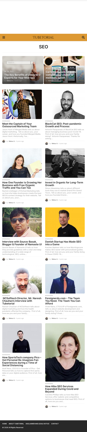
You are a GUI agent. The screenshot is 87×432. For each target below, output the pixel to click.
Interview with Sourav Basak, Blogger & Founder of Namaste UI (22, 243)
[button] (3, 37)
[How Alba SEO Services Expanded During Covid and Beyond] (65, 352)
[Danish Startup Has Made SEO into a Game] (65, 222)
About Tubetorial (16, 424)
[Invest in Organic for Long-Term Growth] (65, 163)
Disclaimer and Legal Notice (37, 424)
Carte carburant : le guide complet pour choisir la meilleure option (61, 74)
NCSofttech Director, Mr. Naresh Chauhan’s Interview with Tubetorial (21, 301)
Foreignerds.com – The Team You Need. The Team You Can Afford (62, 301)
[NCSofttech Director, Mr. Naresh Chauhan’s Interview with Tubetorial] (22, 279)
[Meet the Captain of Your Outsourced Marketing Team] (22, 104)
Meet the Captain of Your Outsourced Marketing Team (19, 125)
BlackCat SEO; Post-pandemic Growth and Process (63, 125)
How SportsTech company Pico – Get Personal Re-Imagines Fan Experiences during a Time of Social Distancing (21, 361)
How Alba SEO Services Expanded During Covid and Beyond (62, 389)
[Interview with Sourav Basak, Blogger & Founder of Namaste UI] (22, 222)
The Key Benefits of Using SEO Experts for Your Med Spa (22, 76)
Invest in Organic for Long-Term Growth (64, 184)
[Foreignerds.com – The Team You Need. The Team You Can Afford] (65, 279)
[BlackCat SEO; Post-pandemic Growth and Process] (65, 104)
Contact (55, 424)
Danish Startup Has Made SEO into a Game (63, 243)
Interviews (6, 121)
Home (4, 424)
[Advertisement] (43, 17)
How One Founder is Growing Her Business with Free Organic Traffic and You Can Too (22, 185)
